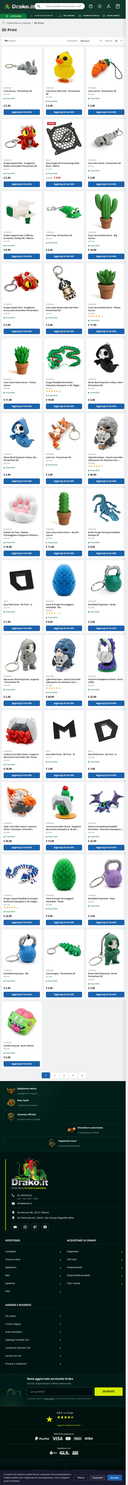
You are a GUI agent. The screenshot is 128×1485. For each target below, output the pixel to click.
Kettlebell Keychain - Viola (101, 898)
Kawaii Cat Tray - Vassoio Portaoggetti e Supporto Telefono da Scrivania (21, 534)
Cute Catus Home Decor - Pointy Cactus (20, 384)
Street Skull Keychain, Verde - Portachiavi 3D (103, 975)
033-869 (91, 463)
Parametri (98, 1477)
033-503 (91, 388)
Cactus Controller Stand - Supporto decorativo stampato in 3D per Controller (63, 828)
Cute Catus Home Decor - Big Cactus (102, 237)
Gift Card (71, 1259)
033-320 (49, 238)
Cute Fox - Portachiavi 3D (58, 457)
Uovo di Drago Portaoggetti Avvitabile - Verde (60, 900)
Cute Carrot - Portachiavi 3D (102, 91)
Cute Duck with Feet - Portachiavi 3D (63, 92)
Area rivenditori (13, 1331)
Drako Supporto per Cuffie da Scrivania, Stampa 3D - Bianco (19, 237)
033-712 (49, 388)
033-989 (49, 685)
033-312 (49, 460)
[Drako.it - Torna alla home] (18, 6)
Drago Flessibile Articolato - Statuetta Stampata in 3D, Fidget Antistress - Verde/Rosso (62, 384)
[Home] (3, 23)
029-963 (91, 241)
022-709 (91, 757)
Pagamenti (73, 1251)
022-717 (49, 757)
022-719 (7, 608)
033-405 (7, 685)
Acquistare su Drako (81, 1240)
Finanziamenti (74, 1267)
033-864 (7, 832)
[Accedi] (108, 6)
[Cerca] (38, 6)
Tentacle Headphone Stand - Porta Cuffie (105, 681)
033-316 (7, 463)
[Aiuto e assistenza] (91, 6)
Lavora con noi (13, 1355)
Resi (7, 1275)
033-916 (49, 313)
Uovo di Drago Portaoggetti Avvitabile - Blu (60, 606)
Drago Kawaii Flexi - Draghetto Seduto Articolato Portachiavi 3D (20, 164)
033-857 (49, 832)
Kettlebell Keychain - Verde (102, 604)
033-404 (91, 980)
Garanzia (10, 1283)
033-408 (91, 608)
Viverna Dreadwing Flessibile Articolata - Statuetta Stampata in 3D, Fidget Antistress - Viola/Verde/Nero (105, 828)
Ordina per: (72, 40)
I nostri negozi (13, 1323)
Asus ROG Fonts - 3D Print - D (102, 754)
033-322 (91, 94)
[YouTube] (15, 1227)
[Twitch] (35, 1227)
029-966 (7, 388)
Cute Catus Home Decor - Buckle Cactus (62, 534)
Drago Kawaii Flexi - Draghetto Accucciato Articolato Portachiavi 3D (21, 309)
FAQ (7, 1291)
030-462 (7, 1049)
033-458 (49, 610)
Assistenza (12, 1240)
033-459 (49, 905)
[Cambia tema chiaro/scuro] (99, 6)
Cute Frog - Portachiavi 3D (59, 235)
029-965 (49, 538)
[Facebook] (45, 1227)
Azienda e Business (18, 1305)
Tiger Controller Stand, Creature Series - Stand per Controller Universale (20, 828)
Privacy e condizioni (16, 1363)
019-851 (49, 169)
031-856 (91, 538)
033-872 (91, 685)
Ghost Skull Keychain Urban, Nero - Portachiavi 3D (106, 384)
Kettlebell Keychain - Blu (16, 973)
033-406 (49, 977)
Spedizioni (10, 1267)
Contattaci (10, 1251)
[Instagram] (25, 1227)
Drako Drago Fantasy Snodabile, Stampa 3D (104, 534)
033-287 (49, 97)
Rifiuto (81, 1477)
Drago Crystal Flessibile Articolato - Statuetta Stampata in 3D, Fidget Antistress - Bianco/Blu (21, 900)
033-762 (7, 905)
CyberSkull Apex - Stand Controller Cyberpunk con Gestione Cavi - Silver (105, 459)
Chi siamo (10, 1315)
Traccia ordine (12, 1259)
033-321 (91, 166)
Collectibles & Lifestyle (18, 22)
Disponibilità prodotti (78, 1275)
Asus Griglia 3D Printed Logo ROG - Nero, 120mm (63, 164)
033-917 (7, 169)
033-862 (7, 538)
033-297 (7, 94)
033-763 (91, 832)
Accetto (115, 1477)
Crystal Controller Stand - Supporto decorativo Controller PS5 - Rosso (21, 756)
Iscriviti (109, 1391)
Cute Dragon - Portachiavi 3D (60, 973)
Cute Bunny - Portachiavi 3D (18, 91)
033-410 (7, 977)
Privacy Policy (49, 1399)
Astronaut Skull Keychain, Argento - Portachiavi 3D (21, 681)
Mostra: (108, 40)
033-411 (91, 902)
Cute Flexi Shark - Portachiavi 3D (104, 163)
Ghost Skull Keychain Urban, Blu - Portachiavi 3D (20, 459)
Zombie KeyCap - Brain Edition (19, 1045)
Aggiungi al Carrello (22, 112)
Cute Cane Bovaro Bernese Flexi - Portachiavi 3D (62, 309)
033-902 (7, 760)
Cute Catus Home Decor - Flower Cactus (104, 309)
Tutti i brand (73, 1283)
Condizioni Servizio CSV (17, 1347)
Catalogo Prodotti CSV (17, 1339)
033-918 (7, 313)
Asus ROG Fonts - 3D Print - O (18, 604)
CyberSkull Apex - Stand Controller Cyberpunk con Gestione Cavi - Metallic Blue (63, 681)
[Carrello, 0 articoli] (118, 6)
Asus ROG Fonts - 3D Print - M (60, 754)
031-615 (7, 241)
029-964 (91, 313)
